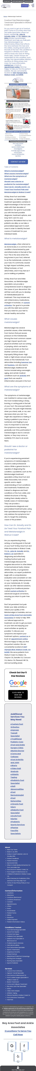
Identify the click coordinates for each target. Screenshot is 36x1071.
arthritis (23, 376)
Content (10, 902)
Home (5, 16)
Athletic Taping (12, 993)
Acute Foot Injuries (13, 932)
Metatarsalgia (10, 244)
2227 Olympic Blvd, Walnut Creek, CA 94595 (16, 74)
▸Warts (14, 765)
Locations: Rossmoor (14, 900)
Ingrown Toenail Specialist (15, 973)
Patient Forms (11, 913)
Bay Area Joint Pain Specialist (16, 986)
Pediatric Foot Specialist (15, 936)
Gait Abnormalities (13, 945)
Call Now (18, 1034)
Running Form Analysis (14, 958)
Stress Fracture (12, 954)
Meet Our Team (12, 850)
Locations (10, 893)
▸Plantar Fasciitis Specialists (16, 830)
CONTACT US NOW (18, 162)
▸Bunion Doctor (17, 751)
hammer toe (26, 362)
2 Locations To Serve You (18, 1031)
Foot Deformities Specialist (16, 947)
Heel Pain (10, 1000)
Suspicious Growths (13, 952)
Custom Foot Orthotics (14, 971)
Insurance (10, 917)
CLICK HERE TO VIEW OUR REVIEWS (18, 695)
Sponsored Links (12, 863)
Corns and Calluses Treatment (17, 984)
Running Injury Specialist (14, 961)
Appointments (12, 904)
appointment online (12, 67)
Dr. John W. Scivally (15, 551)
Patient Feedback (13, 858)
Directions (10, 895)
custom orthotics (17, 591)
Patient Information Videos (16, 922)
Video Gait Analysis (13, 991)
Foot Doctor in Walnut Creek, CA (17, 869)
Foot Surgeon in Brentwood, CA (17, 872)
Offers (9, 906)
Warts (9, 988)
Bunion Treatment (13, 982)
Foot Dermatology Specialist (16, 930)
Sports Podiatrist (12, 963)
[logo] (6, 5)
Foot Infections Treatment (15, 997)
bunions (11, 365)
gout (6, 378)
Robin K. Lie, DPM (12, 852)
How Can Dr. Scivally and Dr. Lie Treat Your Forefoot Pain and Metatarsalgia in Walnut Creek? (17, 189)
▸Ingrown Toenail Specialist (15, 733)
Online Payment (12, 919)
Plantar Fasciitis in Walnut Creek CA (18, 995)
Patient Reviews (12, 861)
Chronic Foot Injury (13, 934)
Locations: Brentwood (14, 897)
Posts (9, 908)
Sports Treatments (13, 950)
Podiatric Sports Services (15, 943)
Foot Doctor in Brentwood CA (16, 975)
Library (9, 915)
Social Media (11, 911)
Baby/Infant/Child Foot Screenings (18, 956)
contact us (8, 65)
